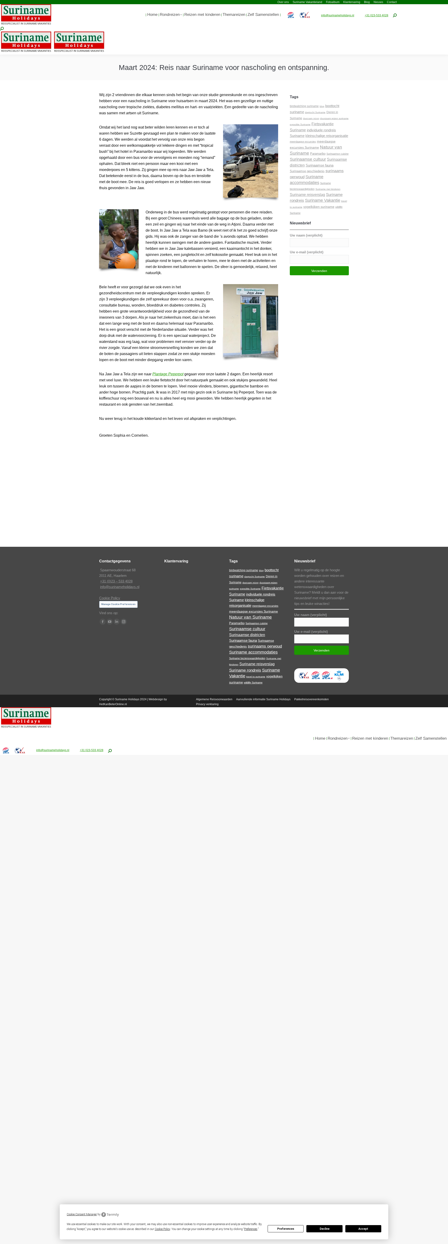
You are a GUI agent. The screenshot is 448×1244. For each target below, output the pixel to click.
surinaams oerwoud (265, 646)
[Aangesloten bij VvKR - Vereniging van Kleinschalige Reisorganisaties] (304, 680)
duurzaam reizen (311, 118)
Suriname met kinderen (327, 189)
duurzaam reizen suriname (334, 118)
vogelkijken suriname (318, 207)
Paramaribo (318, 153)
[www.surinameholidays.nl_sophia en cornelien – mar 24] (188, 514)
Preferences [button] (250, 1229)
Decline (324, 1228)
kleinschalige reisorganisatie (326, 136)
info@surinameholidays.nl (337, 15)
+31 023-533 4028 (376, 15)
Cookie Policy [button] (162, 1229)
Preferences (285, 1228)
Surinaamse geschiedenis (307, 171)
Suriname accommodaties (253, 652)
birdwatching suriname (304, 106)
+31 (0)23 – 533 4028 (116, 581)
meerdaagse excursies (303, 141)
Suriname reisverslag (307, 195)
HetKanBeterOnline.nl (113, 704)
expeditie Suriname (300, 124)
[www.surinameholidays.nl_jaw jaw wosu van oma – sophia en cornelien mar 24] (128, 510)
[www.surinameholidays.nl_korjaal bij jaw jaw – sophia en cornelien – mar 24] (248, 510)
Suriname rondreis (245, 670)
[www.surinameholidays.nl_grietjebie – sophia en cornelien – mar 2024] (248, 467)
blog (322, 106)
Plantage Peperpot (167, 374)
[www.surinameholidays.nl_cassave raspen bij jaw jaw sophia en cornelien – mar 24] (188, 469)
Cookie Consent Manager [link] (82, 1214)
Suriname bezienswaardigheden (247, 658)
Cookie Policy (109, 598)
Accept (363, 1228)
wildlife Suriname (253, 682)
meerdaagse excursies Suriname (253, 611)
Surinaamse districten (247, 635)
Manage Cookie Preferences (118, 604)
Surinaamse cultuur (308, 159)
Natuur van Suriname (250, 617)
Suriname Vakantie (322, 200)
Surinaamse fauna (319, 165)
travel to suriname (255, 676)
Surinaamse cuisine (337, 153)
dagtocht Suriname (315, 112)
